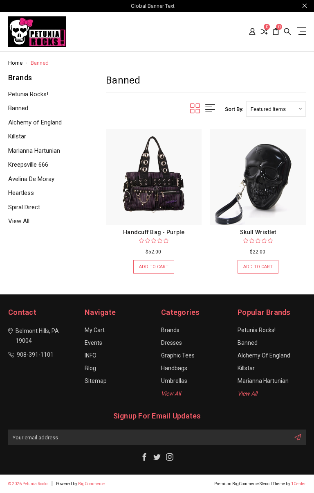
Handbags (174, 368)
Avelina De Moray (31, 179)
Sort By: (234, 109)
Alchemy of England (35, 122)
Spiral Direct (24, 207)
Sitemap (96, 381)
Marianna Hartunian (34, 150)
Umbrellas (174, 381)
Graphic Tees (178, 355)
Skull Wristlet (258, 232)
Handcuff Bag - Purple (153, 232)
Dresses (171, 342)
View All (18, 221)
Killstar (17, 136)
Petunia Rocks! (28, 94)
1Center (298, 484)
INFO (90, 355)
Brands (170, 330)
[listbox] (276, 109)
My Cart (95, 330)
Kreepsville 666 (28, 164)
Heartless (21, 193)
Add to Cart (153, 266)
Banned (18, 108)
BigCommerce (91, 484)
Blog (90, 368)
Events (93, 342)
